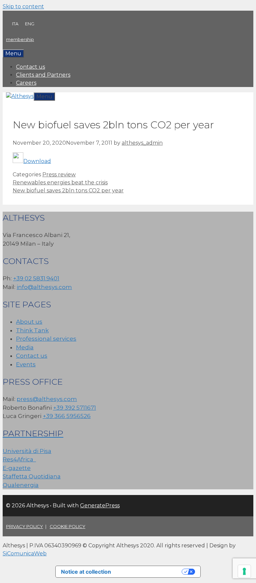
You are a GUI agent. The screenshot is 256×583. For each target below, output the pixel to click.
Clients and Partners (43, 75)
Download (37, 161)
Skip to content (23, 6)
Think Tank (32, 330)
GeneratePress (100, 505)
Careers (26, 83)
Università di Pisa (27, 451)
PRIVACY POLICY (24, 526)
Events (26, 364)
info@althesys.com (44, 287)
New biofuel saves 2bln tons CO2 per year (68, 190)
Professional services (46, 338)
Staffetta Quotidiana (32, 476)
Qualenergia (21, 485)
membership (20, 39)
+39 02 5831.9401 (36, 278)
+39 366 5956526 (67, 416)
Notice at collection (86, 571)
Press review (59, 174)
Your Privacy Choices (149, 571)
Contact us (30, 67)
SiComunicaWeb (25, 553)
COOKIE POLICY (67, 526)
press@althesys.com (47, 399)
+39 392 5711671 (74, 407)
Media (25, 347)
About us (29, 321)
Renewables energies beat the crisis (60, 182)
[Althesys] (20, 96)
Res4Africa (19, 459)
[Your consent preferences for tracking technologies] (244, 571)
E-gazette (17, 468)
